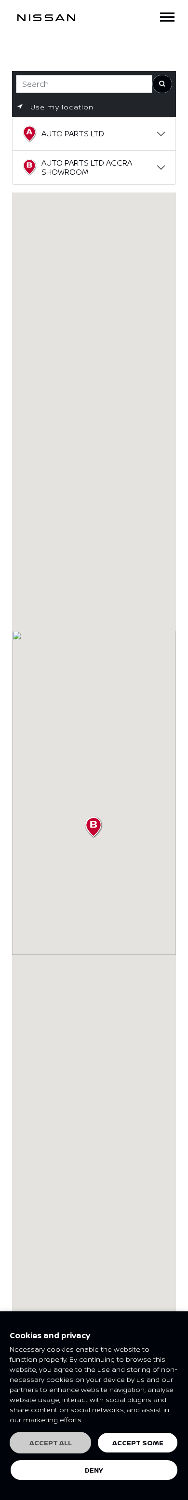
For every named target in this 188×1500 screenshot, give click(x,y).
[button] (94, 827)
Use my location (60, 106)
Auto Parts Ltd (72, 133)
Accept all (50, 1442)
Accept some (137, 1442)
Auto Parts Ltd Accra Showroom (86, 167)
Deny (94, 1470)
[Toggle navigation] (167, 17)
